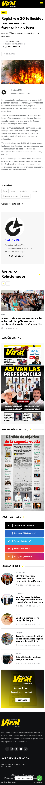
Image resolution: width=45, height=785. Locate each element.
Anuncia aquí (22, 690)
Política (19, 654)
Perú (5, 191)
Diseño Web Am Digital (8, 782)
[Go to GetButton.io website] (39, 782)
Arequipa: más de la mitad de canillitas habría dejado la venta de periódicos (29, 639)
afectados (23, 191)
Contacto (22, 700)
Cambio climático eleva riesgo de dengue (27, 619)
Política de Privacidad (13, 778)
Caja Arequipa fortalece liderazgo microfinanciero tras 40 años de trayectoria (30, 599)
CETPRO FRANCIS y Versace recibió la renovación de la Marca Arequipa (28, 579)
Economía (20, 593)
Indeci (13, 191)
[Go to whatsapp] (39, 778)
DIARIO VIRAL (14, 41)
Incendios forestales (10, 196)
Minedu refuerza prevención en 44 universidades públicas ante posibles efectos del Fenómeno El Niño (21, 321)
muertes (25, 196)
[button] (3, 283)
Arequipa (19, 633)
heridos (34, 191)
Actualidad (20, 573)
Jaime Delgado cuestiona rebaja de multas (28, 658)
